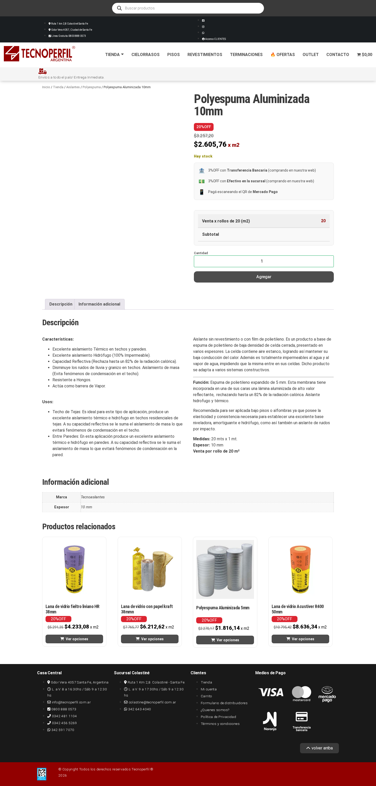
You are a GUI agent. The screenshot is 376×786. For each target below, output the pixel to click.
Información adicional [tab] (99, 304)
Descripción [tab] (60, 304)
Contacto (337, 54)
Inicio (46, 87)
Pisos (173, 54)
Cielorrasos (145, 54)
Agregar (263, 276)
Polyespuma (92, 87)
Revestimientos (204, 54)
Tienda (112, 54)
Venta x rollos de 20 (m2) (226, 221)
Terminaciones (246, 54)
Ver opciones (77, 639)
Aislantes (73, 87)
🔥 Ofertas (282, 54)
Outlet (311, 54)
